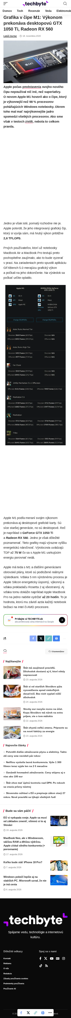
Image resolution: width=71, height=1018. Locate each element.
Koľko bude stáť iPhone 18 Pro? (22, 862)
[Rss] (46, 966)
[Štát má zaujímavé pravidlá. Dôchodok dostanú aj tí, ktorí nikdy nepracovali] (12, 672)
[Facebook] (40, 959)
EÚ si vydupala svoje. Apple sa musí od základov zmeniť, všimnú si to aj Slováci (25, 821)
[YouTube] (51, 959)
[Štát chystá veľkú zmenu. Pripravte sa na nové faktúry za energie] (12, 732)
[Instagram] (63, 959)
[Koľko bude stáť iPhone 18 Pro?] (59, 865)
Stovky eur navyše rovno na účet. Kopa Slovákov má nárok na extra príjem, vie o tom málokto (43, 713)
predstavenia (31, 87)
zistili (29, 121)
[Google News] (57, 959)
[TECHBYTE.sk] (35, 3)
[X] (46, 959)
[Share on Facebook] (21, 1012)
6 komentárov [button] (58, 651)
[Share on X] (28, 1012)
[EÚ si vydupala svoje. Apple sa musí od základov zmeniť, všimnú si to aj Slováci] (59, 821)
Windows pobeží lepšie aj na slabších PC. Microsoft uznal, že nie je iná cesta (24, 880)
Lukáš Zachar (10, 36)
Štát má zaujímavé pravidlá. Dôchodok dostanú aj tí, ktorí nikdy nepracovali (44, 671)
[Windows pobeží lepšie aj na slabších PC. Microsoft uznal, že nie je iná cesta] (59, 880)
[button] (6, 3)
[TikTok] (41, 966)
